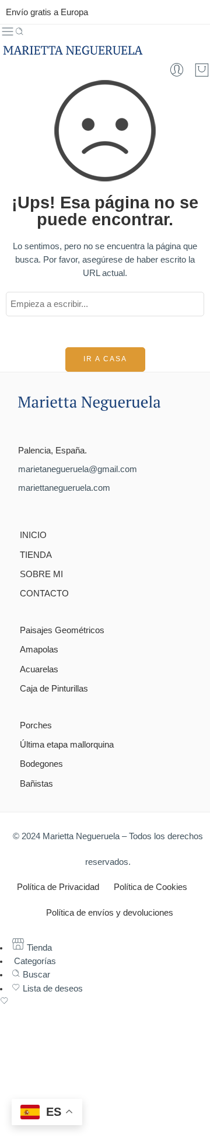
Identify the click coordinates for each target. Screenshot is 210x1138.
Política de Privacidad (58, 887)
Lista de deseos (51, 988)
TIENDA (36, 555)
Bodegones (41, 764)
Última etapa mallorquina (67, 744)
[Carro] (202, 70)
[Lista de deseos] (105, 1002)
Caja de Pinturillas (54, 688)
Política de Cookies (150, 887)
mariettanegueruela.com (64, 488)
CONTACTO (44, 593)
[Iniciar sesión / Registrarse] (177, 70)
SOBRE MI (41, 574)
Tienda (38, 947)
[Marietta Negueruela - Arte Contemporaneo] (72, 50)
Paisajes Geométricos (62, 630)
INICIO (33, 535)
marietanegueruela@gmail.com (77, 469)
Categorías (34, 961)
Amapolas (39, 649)
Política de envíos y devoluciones (109, 912)
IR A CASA (105, 359)
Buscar (35, 974)
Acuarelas (39, 669)
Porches (36, 725)
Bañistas (36, 783)
